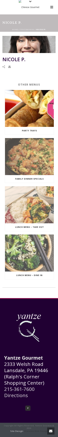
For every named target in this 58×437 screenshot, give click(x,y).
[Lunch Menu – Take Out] (29, 204)
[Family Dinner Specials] (29, 156)
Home (15, 30)
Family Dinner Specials (29, 178)
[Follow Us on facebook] (27, 408)
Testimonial (27, 30)
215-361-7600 (19, 389)
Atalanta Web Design (36, 431)
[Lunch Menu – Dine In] (29, 253)
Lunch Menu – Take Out (29, 227)
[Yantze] (29, 7)
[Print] (11, 66)
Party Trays (29, 130)
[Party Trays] (29, 108)
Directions (16, 395)
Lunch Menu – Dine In (29, 275)
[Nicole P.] (29, 44)
